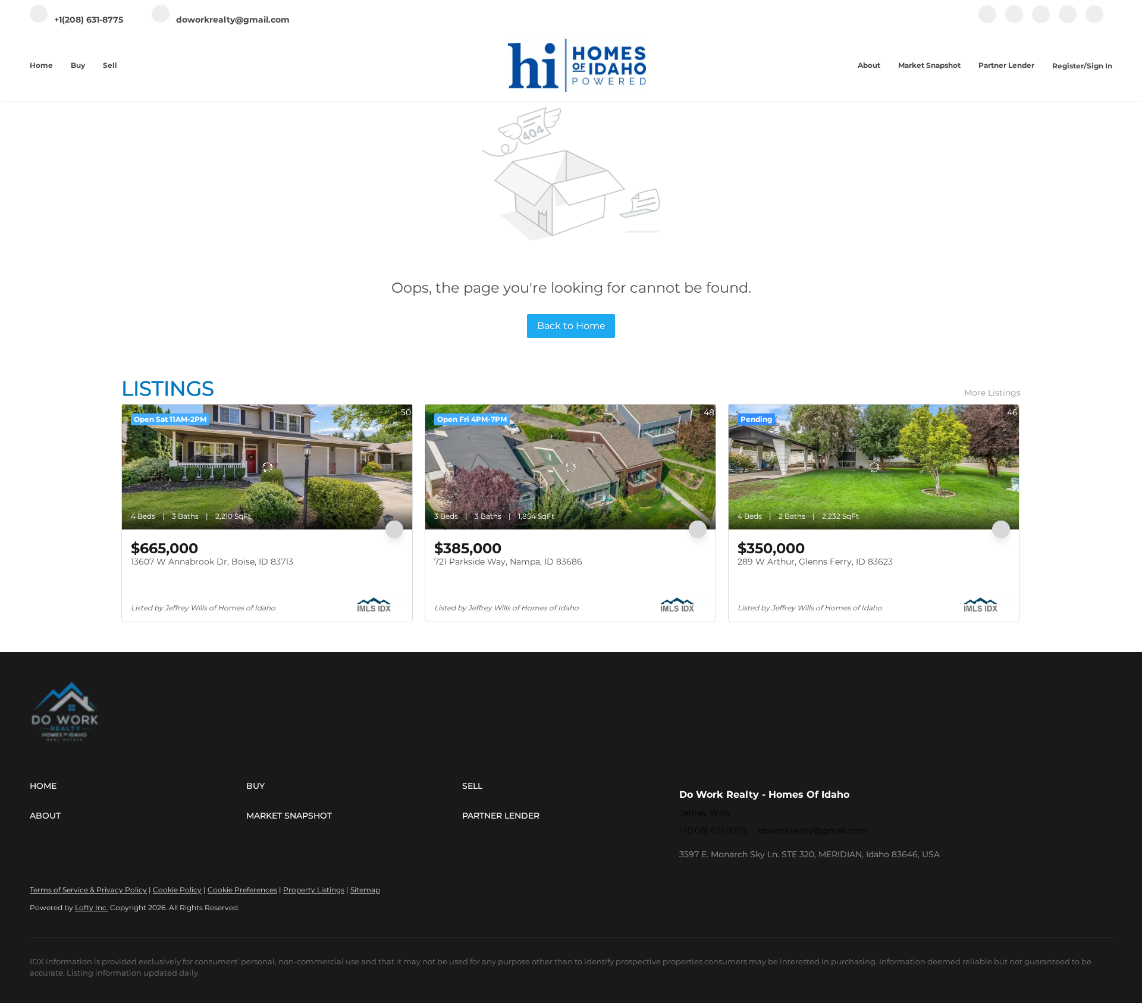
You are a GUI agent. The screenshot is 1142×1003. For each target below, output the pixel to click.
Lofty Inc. (91, 907)
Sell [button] (110, 65)
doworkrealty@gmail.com (812, 830)
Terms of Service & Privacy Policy (88, 889)
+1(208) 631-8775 (712, 830)
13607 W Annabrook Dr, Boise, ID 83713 (212, 561)
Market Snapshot (929, 65)
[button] (138, 786)
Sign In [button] (1099, 65)
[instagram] (1041, 20)
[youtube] (1068, 20)
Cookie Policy (177, 889)
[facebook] (987, 20)
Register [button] (1068, 65)
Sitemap (365, 889)
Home (41, 65)
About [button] (869, 65)
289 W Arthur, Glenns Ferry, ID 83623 (815, 561)
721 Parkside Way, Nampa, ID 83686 (508, 561)
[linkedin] (1014, 20)
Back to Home (571, 325)
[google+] (1094, 20)
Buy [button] (78, 65)
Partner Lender (1006, 65)
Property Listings (313, 889)
